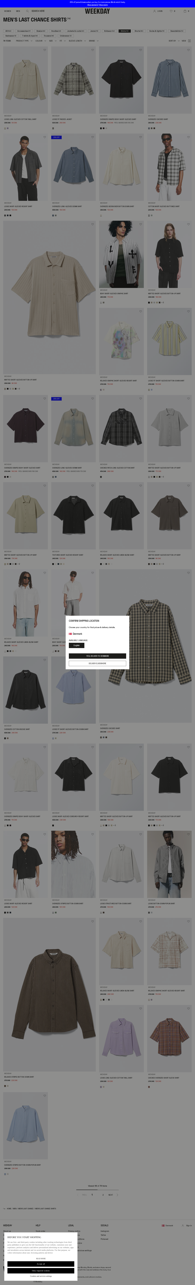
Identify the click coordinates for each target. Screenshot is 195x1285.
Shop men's (103, 5)
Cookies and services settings (41, 1276)
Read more (41, 1259)
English (77, 645)
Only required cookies (41, 1271)
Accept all (41, 1264)
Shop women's (92, 5)
